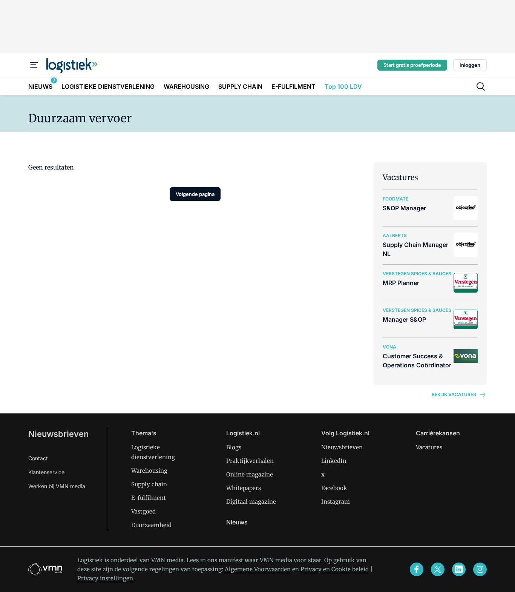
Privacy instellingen (105, 578)
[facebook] (416, 569)
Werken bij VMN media (56, 486)
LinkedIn (333, 460)
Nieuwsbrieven (58, 434)
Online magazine (249, 474)
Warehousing (149, 470)
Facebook (334, 488)
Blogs (233, 447)
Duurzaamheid (151, 525)
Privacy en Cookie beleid (334, 569)
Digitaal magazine (251, 501)
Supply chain (149, 484)
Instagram (335, 501)
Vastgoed (143, 511)
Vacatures (429, 447)
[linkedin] (459, 569)
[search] (481, 86)
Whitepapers (243, 488)
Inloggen (470, 65)
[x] (437, 569)
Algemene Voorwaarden (258, 569)
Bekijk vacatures (454, 394)
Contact (38, 458)
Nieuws (237, 522)
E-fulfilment (148, 497)
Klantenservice (46, 472)
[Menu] (34, 64)
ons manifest (225, 560)
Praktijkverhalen (250, 460)
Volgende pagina (195, 194)
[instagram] (480, 569)
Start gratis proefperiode (412, 65)
